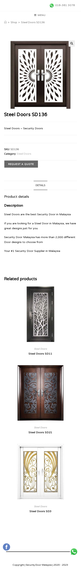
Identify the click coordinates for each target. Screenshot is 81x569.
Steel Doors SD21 (40, 432)
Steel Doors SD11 (40, 353)
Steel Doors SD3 (40, 511)
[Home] (5, 22)
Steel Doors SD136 (33, 22)
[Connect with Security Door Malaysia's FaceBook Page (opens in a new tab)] (6, 547)
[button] (72, 43)
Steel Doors (24, 153)
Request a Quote (21, 164)
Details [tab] (40, 185)
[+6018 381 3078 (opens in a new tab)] (74, 552)
